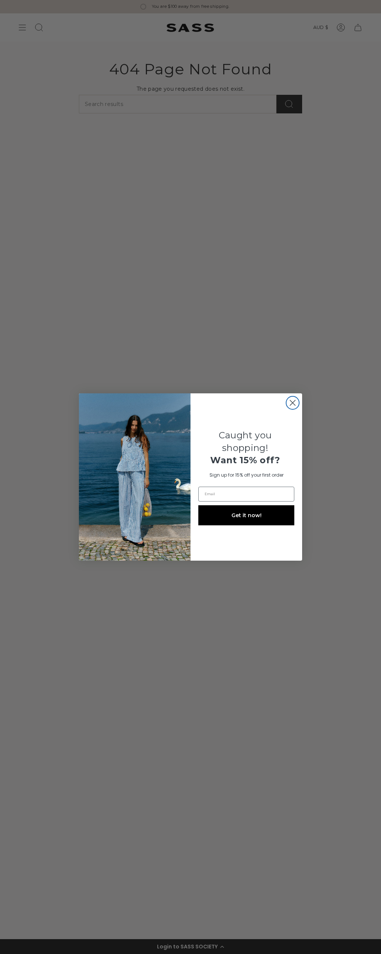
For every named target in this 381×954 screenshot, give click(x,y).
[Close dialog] (292, 402)
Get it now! (246, 515)
